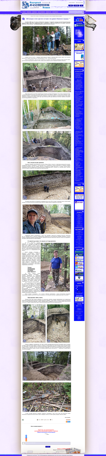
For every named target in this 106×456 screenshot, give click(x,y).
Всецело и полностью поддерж (79, 231)
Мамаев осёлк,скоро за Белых (79, 243)
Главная (71, 5)
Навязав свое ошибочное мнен (79, 234)
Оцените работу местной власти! (79, 296)
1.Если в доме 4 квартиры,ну (79, 238)
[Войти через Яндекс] (26, 439)
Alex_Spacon (47, 419)
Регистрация (76, 5)
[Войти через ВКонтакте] (26, 437)
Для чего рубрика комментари (79, 236)
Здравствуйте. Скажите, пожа (79, 239)
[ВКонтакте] (68, 421)
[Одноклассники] (66, 421)
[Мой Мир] (69, 421)
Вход (81, 5)
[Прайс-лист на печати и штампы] (79, 60)
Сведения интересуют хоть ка (79, 241)
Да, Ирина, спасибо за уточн (79, 246)
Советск (39, 419)
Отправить (48, 446)
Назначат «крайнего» (80, 288)
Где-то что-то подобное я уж (79, 244)
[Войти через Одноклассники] (26, 440)
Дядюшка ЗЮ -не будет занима (79, 233)
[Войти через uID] (26, 435)
